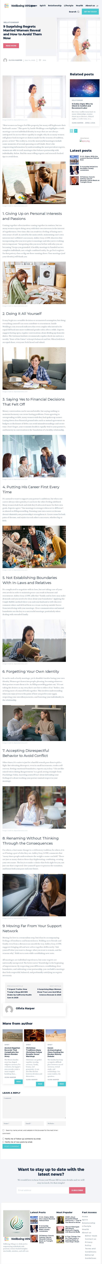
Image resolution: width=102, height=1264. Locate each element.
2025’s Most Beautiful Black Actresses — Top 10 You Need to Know (73, 1219)
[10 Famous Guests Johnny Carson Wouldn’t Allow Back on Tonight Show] (74, 180)
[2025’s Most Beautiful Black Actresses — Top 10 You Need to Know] (60, 1220)
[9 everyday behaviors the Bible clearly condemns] (74, 170)
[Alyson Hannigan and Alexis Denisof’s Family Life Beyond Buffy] (60, 1229)
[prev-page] (71, 131)
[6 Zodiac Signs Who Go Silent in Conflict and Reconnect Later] (84, 88)
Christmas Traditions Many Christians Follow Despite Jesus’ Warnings (34, 1052)
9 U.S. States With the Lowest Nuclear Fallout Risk (89, 158)
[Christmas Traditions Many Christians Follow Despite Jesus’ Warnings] (34, 1035)
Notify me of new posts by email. (19, 1142)
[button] (74, 12)
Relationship (11, 22)
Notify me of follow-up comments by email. (23, 1139)
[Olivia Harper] (5, 60)
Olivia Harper (15, 60)
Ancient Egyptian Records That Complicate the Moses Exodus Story (12, 1052)
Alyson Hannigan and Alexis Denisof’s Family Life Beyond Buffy (72, 1229)
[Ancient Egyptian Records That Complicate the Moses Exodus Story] (13, 1035)
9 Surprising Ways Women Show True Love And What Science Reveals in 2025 (49, 992)
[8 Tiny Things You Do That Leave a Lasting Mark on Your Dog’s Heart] (60, 1239)
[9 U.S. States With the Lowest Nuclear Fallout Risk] (74, 160)
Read (18, 1082)
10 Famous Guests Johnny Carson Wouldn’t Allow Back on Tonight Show (89, 179)
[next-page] (75, 131)
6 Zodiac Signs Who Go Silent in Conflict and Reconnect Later (82, 106)
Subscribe (77, 1190)
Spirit (7, 1044)
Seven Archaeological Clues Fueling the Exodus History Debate (56, 1052)
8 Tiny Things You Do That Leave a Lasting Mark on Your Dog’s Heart (72, 1239)
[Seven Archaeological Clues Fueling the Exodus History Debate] (56, 1035)
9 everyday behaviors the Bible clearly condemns (89, 168)
